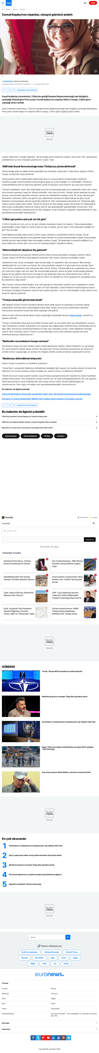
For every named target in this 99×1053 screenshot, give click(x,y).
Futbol (66, 964)
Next (4, 998)
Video (4, 1009)
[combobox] (49, 937)
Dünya (15, 9)
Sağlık (32, 964)
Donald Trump (72, 952)
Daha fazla (6, 1029)
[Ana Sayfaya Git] (9, 3)
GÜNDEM (8, 666)
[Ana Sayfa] (2, 9)
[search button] (67, 937)
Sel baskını (39, 958)
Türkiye (22, 9)
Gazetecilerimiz (8, 1013)
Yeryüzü (54, 993)
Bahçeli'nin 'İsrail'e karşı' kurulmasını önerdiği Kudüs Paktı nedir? (27, 428)
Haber (8, 9)
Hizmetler (6, 1023)
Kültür (53, 1003)
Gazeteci (60, 436)
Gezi (3, 1003)
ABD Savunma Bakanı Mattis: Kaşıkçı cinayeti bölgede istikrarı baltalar (29, 422)
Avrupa (4, 988)
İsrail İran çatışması (29, 952)
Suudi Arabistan (30, 436)
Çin (55, 964)
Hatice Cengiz (75, 315)
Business (5, 993)
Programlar (55, 1009)
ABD (52, 958)
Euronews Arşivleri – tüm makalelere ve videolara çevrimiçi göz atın (74, 1014)
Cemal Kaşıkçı (11, 436)
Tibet (44, 964)
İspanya (24, 958)
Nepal (75, 958)
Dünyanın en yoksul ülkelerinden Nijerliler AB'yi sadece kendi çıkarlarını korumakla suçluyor (42, 399)
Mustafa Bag (8, 81)
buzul (63, 958)
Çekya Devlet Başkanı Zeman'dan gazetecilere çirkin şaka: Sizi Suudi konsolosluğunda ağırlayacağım (46, 394)
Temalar (5, 983)
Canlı (93, 3)
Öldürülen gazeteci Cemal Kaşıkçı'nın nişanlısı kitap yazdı (24, 416)
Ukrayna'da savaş (51, 952)
